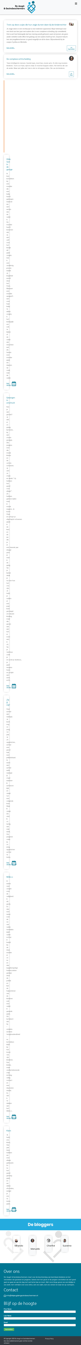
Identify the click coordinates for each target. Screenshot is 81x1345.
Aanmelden (9, 1329)
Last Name (7, 1316)
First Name (7, 1309)
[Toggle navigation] (76, 3)
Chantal (51, 1245)
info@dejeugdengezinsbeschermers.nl (22, 1295)
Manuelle (35, 1248)
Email (6, 1322)
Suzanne (67, 1245)
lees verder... (11, 48)
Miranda (19, 1245)
